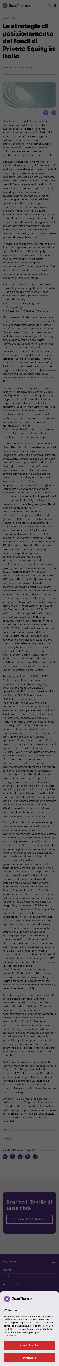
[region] (29, 1328)
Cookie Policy (10, 1335)
